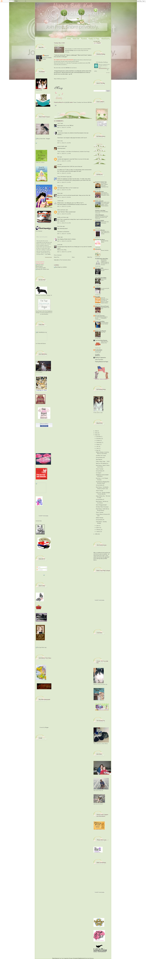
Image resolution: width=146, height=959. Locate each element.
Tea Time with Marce (100, 239)
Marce (58, 193)
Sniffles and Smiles (61, 217)
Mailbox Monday (99, 517)
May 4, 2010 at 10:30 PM (64, 241)
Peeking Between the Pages (101, 361)
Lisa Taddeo (48, 254)
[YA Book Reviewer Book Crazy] (44, 207)
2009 (96, 534)
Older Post (89, 257)
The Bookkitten (98, 350)
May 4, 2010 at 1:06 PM (64, 142)
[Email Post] (55, 105)
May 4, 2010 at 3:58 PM (64, 197)
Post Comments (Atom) (65, 260)
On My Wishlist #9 (100, 470)
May (97, 450)
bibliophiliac (98, 249)
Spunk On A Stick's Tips (101, 182)
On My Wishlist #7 (100, 499)
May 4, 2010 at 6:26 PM (64, 214)
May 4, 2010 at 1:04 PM (64, 127)
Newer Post (56, 257)
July (97, 446)
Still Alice (68, 67)
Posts (39, 567)
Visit (39, 520)
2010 (96, 434)
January (98, 531)
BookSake (67, 231)
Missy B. (46, 55)
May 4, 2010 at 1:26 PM (64, 173)
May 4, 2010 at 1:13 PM (64, 153)
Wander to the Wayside (100, 330)
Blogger (46, 727)
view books (108, 72)
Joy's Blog (64, 249)
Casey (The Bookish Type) (63, 176)
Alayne (58, 185)
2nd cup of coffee (99, 268)
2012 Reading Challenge (102, 62)
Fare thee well (98, 351)
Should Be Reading (69, 50)
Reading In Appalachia (100, 357)
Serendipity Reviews (100, 230)
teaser (81, 159)
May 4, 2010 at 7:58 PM (64, 233)
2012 (96, 430)
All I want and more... (100, 315)
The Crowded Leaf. (74, 187)
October (98, 440)
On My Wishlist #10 (100, 457)
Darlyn (58, 237)
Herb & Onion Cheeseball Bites (101, 211)
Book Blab (97, 296)
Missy (100, 64)
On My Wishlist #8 (100, 485)
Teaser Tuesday (99, 490)
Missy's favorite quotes (41, 237)
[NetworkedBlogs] (44, 423)
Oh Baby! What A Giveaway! (102, 506)
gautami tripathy (60, 146)
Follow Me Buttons (42, 343)
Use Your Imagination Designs (66, 958)
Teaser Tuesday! (99, 468)
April (97, 525)
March (97, 527)
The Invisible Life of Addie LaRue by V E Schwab (105, 232)
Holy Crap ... (103, 332)
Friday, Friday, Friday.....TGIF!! (103, 461)
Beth (58, 157)
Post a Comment (57, 255)
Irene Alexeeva (45, 314)
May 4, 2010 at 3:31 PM (64, 189)
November (98, 438)
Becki (58, 130)
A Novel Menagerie (99, 214)
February (98, 529)
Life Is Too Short (99, 359)
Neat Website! (99, 459)
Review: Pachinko (104, 250)
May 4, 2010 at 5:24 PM (64, 206)
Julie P (58, 123)
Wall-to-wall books (61, 209)
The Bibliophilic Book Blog (101, 258)
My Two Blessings (99, 191)
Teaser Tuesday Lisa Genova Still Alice (82, 102)
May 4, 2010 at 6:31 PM (64, 223)
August (98, 444)
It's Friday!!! (98, 472)
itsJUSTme (97, 287)
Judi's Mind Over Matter (100, 277)
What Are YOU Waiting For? (102, 463)
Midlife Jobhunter (99, 201)
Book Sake (59, 226)
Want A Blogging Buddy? (101, 504)
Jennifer (59, 200)
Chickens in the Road (100, 210)
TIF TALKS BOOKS (99, 220)
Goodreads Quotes (48, 257)
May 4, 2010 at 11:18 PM (64, 251)
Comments (40, 569)
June (97, 448)
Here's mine (60, 140)
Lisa (58, 164)
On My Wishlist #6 (100, 519)
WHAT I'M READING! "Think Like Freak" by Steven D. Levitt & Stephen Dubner (104, 300)
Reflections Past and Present (102, 306)
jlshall (58, 244)
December (98, 436)
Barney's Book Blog (99, 321)
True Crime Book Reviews (101, 340)
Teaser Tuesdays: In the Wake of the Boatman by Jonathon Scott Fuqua (73, 151)
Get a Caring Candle (41, 267)
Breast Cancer (39, 266)
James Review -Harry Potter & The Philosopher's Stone (105, 194)
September (98, 442)
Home (73, 257)
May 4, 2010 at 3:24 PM (64, 182)
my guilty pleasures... (98, 355)
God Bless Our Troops (101, 455)
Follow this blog (44, 425)
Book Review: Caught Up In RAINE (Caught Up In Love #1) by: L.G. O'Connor (105, 262)
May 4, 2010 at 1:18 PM (64, 161)
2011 (96, 432)
